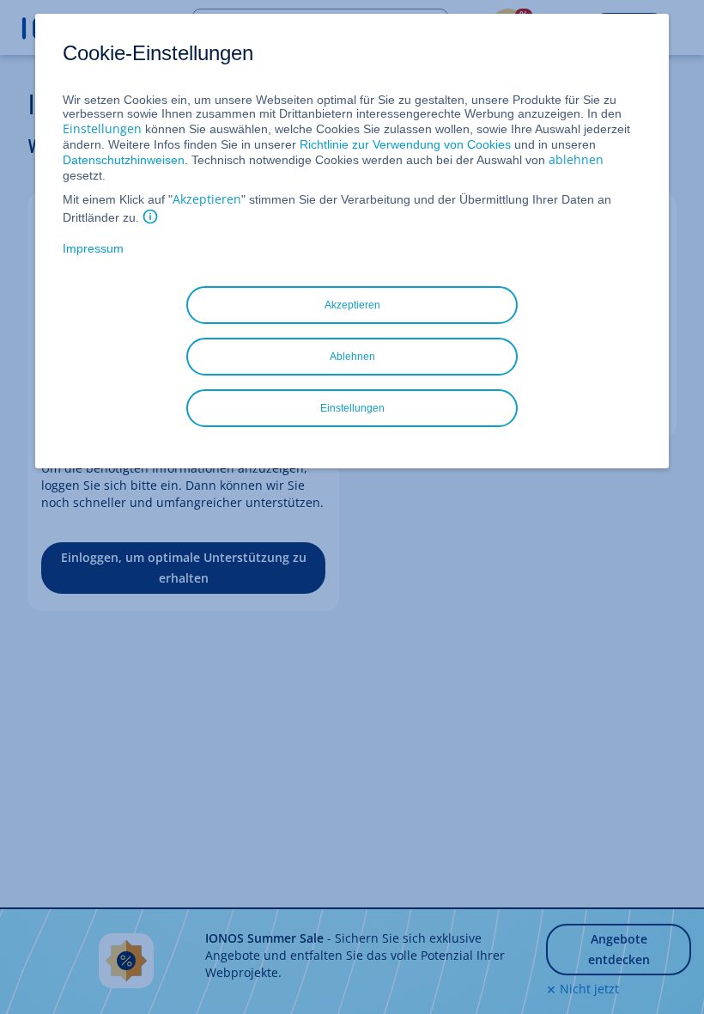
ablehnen (576, 159)
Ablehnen (352, 357)
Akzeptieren (207, 199)
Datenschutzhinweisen (124, 160)
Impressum (93, 248)
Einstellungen (102, 128)
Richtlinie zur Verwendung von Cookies (405, 144)
